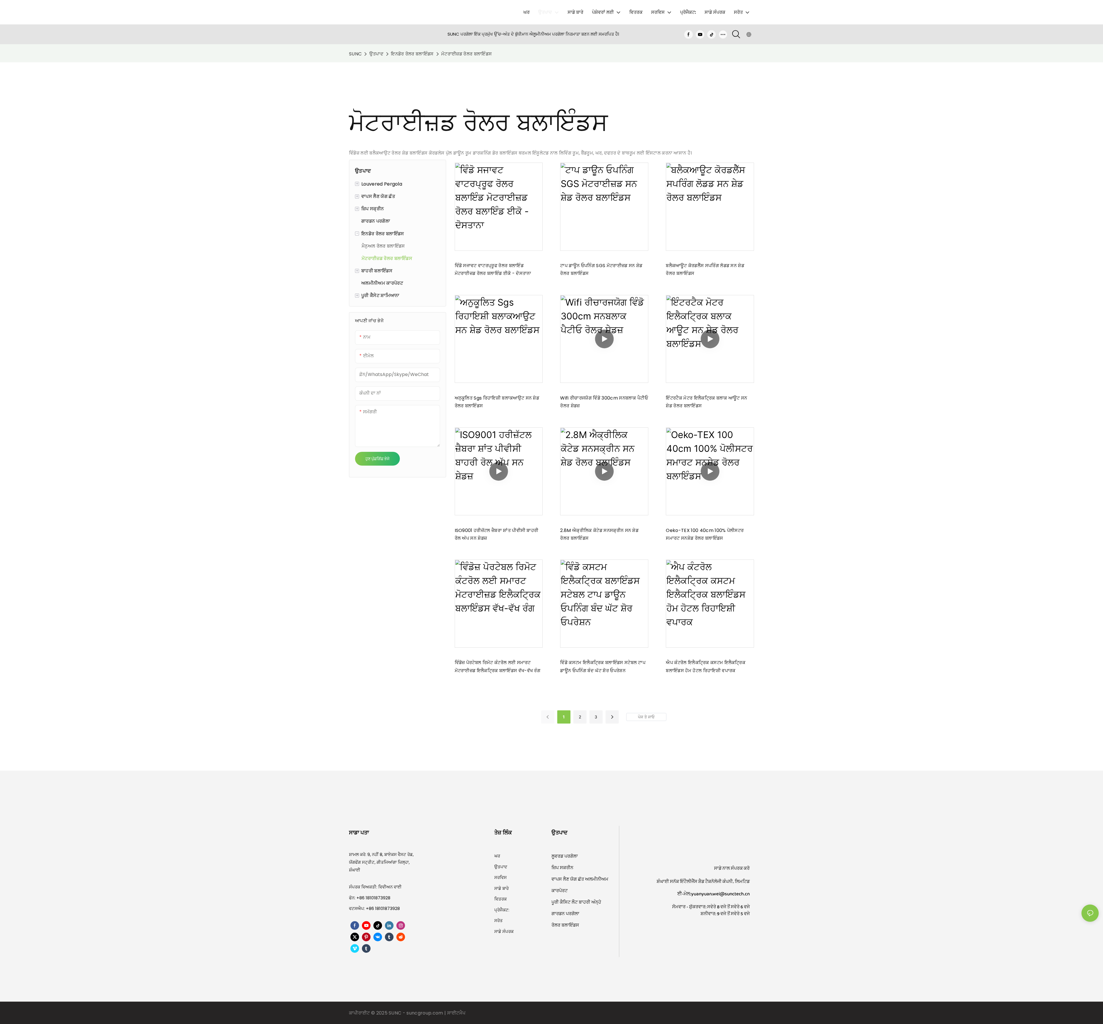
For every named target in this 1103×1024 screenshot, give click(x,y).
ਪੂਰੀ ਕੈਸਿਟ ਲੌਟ (565, 902)
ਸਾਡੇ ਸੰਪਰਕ (504, 931)
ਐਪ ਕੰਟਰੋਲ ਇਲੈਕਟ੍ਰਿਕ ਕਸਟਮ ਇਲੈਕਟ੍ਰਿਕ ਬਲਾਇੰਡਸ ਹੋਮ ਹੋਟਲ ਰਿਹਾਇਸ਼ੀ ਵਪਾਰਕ (705, 666)
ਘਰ (497, 856)
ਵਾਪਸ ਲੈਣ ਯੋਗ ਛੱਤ (568, 879)
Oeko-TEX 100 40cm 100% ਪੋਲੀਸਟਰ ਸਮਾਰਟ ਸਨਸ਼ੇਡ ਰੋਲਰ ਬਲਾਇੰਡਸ (705, 534)
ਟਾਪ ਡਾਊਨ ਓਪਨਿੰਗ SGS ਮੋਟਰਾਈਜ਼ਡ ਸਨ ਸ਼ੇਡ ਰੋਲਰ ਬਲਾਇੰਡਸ (601, 269)
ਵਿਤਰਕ (500, 899)
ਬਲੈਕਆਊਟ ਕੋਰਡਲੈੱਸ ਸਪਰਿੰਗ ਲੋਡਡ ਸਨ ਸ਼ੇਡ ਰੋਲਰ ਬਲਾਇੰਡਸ (705, 269)
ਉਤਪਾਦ (376, 54)
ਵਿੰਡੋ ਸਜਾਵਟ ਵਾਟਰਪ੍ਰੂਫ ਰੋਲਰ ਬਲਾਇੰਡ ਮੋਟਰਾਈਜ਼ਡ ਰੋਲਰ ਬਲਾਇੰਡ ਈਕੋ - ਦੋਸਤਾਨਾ (493, 269)
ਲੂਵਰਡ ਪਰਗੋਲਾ (565, 856)
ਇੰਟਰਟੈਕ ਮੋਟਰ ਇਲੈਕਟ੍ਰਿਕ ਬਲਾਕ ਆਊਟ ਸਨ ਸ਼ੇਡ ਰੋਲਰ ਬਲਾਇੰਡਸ (706, 402)
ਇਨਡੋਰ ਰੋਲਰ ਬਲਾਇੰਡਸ (412, 54)
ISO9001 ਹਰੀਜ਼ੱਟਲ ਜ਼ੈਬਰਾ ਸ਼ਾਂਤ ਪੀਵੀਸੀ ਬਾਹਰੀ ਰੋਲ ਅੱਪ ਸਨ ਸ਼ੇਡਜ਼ (497, 534)
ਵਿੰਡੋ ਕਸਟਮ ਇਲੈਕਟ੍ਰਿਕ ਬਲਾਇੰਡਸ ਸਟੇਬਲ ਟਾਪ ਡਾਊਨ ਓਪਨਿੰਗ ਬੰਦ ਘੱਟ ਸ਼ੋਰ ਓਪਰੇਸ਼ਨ (602, 666)
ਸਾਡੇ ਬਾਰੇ (501, 888)
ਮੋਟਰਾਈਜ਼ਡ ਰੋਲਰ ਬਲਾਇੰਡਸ (466, 54)
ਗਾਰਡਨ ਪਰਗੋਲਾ (565, 913)
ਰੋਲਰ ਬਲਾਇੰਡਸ (565, 925)
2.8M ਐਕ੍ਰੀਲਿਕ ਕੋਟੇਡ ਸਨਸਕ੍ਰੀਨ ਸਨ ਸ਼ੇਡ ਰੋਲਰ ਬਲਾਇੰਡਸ (599, 534)
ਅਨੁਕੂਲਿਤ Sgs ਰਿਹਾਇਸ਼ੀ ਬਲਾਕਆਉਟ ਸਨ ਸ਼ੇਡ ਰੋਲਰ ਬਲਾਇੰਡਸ (497, 402)
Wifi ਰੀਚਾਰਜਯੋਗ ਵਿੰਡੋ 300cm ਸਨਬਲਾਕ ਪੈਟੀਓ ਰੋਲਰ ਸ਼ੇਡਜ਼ (604, 402)
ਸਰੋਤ (498, 920)
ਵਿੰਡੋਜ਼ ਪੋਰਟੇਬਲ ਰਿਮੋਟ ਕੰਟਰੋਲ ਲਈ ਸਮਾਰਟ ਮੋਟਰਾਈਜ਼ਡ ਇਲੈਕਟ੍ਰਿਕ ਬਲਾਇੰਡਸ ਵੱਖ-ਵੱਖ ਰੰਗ (498, 666)
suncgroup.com (425, 1013)
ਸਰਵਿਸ (500, 877)
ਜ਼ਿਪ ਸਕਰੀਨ (562, 867)
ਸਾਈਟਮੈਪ (456, 1013)
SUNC (355, 54)
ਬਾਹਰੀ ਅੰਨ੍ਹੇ (590, 902)
